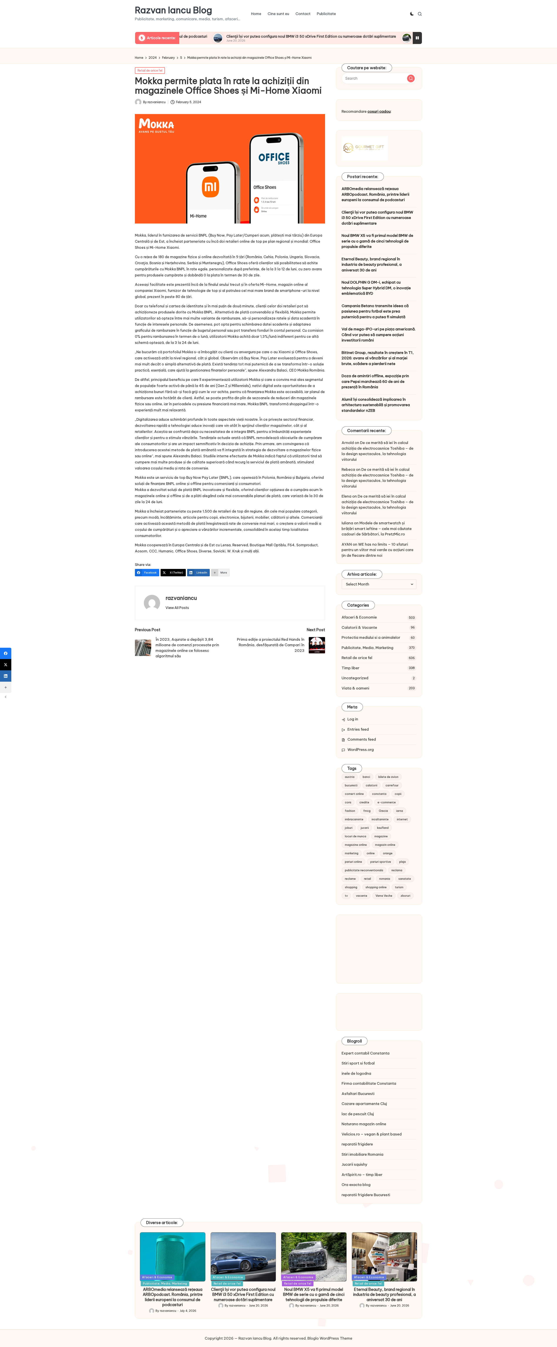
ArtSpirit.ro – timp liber (362, 1174)
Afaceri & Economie (359, 617)
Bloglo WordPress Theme (329, 1338)
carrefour (392, 785)
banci (366, 777)
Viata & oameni (355, 688)
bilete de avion (388, 777)
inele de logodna (356, 1073)
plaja (402, 861)
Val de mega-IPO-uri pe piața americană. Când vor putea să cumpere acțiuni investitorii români (379, 335)
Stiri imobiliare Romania (362, 1154)
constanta (379, 793)
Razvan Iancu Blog (173, 10)
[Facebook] (5, 653)
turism (399, 887)
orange (388, 853)
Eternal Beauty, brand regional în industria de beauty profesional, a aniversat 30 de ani (372, 264)
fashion (350, 810)
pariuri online (353, 861)
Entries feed (358, 729)
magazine (381, 836)
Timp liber (350, 668)
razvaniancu (181, 598)
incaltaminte (380, 819)
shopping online (376, 887)
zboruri (405, 895)
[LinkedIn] (5, 676)
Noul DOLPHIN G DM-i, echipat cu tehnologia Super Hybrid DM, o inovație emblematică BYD (376, 288)
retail (367, 878)
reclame (350, 878)
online (371, 853)
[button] (177, 607)
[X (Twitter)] (5, 664)
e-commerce (386, 802)
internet (402, 819)
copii (398, 793)
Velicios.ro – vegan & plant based (372, 1134)
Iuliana (347, 523)
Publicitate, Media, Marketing (367, 647)
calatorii (371, 785)
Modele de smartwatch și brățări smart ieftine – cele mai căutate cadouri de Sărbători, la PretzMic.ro (377, 528)
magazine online (356, 844)
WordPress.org (360, 749)
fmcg (367, 810)
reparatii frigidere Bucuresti (366, 1194)
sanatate (404, 878)
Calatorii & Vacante (359, 627)
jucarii (365, 827)
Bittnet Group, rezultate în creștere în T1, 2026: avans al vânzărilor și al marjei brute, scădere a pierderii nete (378, 358)
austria (349, 777)
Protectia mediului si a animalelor (371, 637)
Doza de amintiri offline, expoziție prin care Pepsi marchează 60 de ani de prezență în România (375, 381)
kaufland (383, 827)
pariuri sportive (380, 861)
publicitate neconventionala (364, 870)
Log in (352, 719)
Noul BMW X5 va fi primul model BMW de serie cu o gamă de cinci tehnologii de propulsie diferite (377, 241)
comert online (354, 793)
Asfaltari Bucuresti (358, 1093)
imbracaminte (354, 819)
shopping (351, 887)
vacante (361, 895)
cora (348, 802)
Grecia (383, 810)
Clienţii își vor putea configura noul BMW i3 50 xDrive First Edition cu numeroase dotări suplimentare (250, 36)
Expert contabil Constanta (365, 1053)
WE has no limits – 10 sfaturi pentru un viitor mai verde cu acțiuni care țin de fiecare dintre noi (377, 550)
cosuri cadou (379, 111)
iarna (399, 810)
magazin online (385, 844)
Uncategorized (355, 678)
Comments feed (361, 739)
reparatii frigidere (357, 1144)
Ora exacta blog (356, 1184)
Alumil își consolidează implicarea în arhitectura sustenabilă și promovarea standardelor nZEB (376, 405)
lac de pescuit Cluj (358, 1114)
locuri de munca (355, 836)
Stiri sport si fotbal (358, 1063)
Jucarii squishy (354, 1164)
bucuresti (351, 785)
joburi (348, 827)
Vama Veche (384, 895)
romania (384, 878)
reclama (396, 870)
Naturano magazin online (364, 1124)
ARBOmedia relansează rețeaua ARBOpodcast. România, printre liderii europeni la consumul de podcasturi (375, 194)
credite (364, 802)
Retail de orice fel (150, 70)
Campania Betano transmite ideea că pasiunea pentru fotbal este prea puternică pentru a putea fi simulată (375, 311)
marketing (351, 853)
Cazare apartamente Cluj (364, 1103)
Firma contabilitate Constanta (369, 1083)
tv (346, 895)
